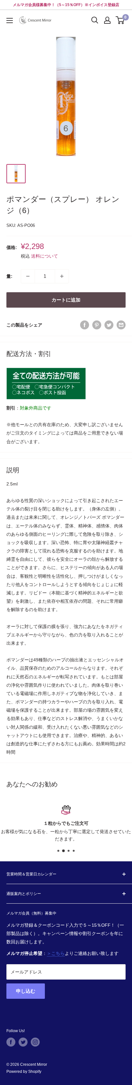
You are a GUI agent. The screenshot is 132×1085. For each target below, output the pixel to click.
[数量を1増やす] (62, 276)
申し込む (25, 991)
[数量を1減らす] (28, 276)
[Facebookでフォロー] (10, 1042)
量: (9, 276)
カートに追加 (66, 299)
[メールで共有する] (121, 324)
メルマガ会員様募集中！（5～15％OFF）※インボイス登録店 (66, 5)
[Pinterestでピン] (96, 324)
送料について (44, 256)
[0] (120, 20)
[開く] (94, 20)
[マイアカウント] (107, 20)
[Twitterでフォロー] (23, 1042)
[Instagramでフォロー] (35, 1042)
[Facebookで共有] (84, 324)
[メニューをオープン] (9, 20)
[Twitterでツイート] (108, 324)
